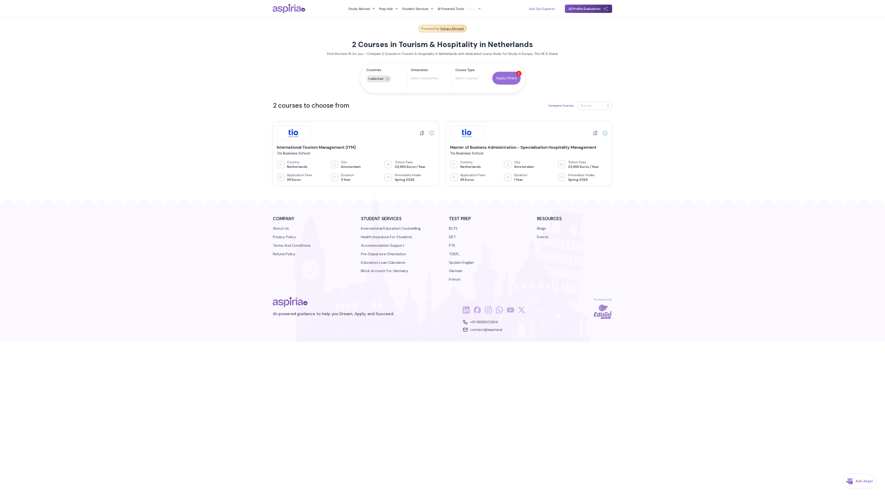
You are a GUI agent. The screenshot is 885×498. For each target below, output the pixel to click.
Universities (419, 70)
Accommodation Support (382, 245)
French (454, 279)
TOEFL (454, 254)
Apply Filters (506, 78)
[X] (521, 312)
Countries (373, 70)
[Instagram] (488, 312)
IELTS (453, 228)
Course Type (465, 70)
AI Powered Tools (457, 9)
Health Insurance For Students (386, 236)
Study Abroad (359, 9)
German (455, 270)
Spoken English (461, 262)
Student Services (415, 9)
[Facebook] (477, 312)
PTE (452, 245)
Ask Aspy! (864, 481)
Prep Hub (386, 9)
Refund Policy (284, 254)
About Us (281, 228)
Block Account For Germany (384, 270)
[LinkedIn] (466, 312)
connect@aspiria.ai (486, 329)
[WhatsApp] (499, 312)
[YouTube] (510, 312)
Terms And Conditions (291, 245)
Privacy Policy (284, 236)
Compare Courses (561, 105)
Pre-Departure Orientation (383, 254)
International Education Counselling (391, 228)
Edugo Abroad (452, 29)
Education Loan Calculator (383, 262)
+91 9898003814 (484, 322)
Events (543, 236)
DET (452, 236)
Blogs (541, 228)
